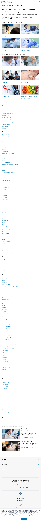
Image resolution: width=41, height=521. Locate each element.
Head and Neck (5, 220)
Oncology (4, 307)
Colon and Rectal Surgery (7, 162)
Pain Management (5, 319)
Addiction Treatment (6, 109)
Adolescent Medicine (6, 111)
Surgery (3, 391)
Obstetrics (4, 305)
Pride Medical (4, 355)
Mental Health (4, 282)
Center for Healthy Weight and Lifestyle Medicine (29, 97)
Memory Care (4, 280)
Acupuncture (4, 108)
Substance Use (5, 390)
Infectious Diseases (6, 241)
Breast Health (4, 139)
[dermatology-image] (30, 75)
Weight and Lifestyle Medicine (8, 420)
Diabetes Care (5, 174)
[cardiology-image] (11, 61)
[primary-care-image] (11, 29)
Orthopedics (4, 311)
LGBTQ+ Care (5, 96)
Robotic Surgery (5, 374)
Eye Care (4, 189)
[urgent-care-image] (30, 29)
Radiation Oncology (6, 367)
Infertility (4, 243)
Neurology (4, 295)
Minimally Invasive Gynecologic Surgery (10, 286)
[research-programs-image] (11, 433)
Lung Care (4, 270)
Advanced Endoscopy (6, 119)
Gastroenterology (5, 207)
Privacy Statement (13, 516)
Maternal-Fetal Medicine (7, 276)
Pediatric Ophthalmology (7, 335)
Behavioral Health (5, 138)
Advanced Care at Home (7, 117)
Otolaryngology (5, 313)
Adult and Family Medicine (7, 113)
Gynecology (4, 212)
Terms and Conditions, (6, 516)
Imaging (3, 239)
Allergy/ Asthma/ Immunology (8, 122)
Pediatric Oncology (6, 333)
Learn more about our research (27, 437)
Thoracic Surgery (5, 398)
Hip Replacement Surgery (7, 229)
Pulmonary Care (5, 361)
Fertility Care (4, 197)
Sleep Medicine (5, 384)
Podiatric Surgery (5, 350)
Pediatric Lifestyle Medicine (7, 330)
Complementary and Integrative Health (10, 164)
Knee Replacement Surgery (7, 261)
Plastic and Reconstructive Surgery (9, 348)
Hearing (3, 222)
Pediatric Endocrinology (7, 326)
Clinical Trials (4, 160)
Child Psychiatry (5, 158)
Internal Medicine (5, 245)
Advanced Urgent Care (6, 120)
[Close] (39, 510)
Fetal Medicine (5, 199)
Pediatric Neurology (6, 332)
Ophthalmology (5, 309)
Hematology (4, 226)
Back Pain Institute (5, 134)
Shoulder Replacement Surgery (8, 380)
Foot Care (4, 201)
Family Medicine (5, 195)
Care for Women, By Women (8, 153)
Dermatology (24, 82)
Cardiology (5, 68)
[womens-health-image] (30, 43)
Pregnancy (4, 352)
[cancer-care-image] (30, 61)
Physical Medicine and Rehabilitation (9, 344)
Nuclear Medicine (5, 299)
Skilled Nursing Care (6, 382)
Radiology (4, 369)
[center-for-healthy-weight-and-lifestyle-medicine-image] (30, 90)
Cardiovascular (5, 151)
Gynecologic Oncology (6, 210)
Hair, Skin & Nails (5, 218)
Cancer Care (24, 68)
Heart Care (4, 224)
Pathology (4, 321)
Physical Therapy (5, 346)
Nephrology (4, 294)
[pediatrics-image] (11, 43)
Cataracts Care (5, 155)
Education (4, 182)
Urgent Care (24, 36)
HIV (2, 231)
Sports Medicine (5, 388)
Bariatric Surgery (5, 136)
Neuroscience (4, 297)
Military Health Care (6, 284)
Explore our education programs (27, 450)
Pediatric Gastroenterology (7, 328)
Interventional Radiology (7, 246)
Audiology (4, 128)
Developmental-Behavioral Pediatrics (9, 172)
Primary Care (5, 36)
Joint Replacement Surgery (7, 253)
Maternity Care (5, 278)
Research (4, 371)
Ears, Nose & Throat (6, 180)
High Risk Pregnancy (6, 227)
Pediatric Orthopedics (6, 337)
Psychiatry (4, 82)
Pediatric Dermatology (6, 324)
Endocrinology (5, 183)
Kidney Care (4, 259)
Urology (3, 406)
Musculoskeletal (5, 287)
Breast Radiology (5, 141)
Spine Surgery (5, 386)
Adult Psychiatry (5, 115)
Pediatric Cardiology (6, 322)
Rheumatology (5, 372)
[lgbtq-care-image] (11, 90)
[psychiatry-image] (11, 75)
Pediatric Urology (5, 339)
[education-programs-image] (11, 446)
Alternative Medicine (6, 124)
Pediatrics (4, 50)
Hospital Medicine (5, 233)
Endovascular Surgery (6, 187)
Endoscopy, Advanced (6, 185)
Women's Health (25, 50)
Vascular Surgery (5, 412)
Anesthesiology (5, 126)
